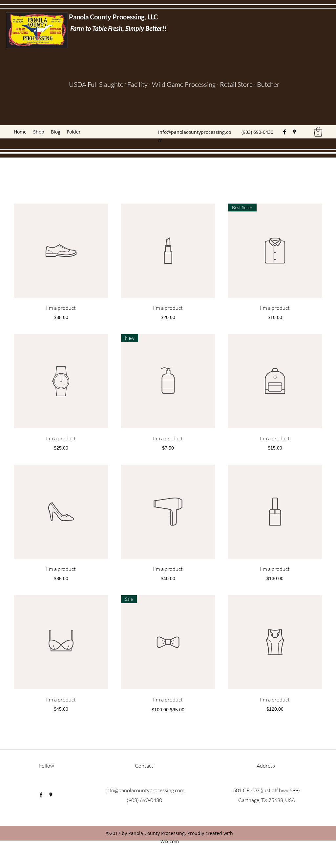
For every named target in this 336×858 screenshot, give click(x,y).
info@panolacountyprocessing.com (144, 790)
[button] (318, 132)
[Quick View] (61, 251)
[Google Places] (294, 132)
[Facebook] (284, 132)
